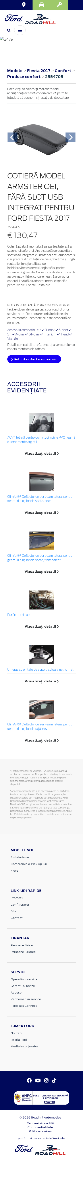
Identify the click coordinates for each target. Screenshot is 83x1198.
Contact (17, 918)
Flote (14, 871)
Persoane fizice (22, 945)
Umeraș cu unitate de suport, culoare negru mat (40, 669)
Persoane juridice (23, 952)
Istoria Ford (19, 1040)
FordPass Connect (24, 1006)
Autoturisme (20, 857)
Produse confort (24, 76)
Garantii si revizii (23, 986)
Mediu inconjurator (24, 1046)
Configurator (20, 905)
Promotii (17, 898)
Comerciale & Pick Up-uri (29, 864)
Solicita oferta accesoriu (35, 359)
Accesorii (17, 992)
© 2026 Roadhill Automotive (40, 1117)
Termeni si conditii (40, 1123)
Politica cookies (40, 1131)
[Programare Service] (59, 5)
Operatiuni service (24, 979)
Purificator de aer (19, 615)
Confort (63, 70)
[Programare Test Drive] (41, 5)
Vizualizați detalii (41, 453)
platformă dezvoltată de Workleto (41, 1138)
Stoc (14, 911)
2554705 (54, 76)
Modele (15, 70)
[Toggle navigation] (20, 30)
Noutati (16, 1033)
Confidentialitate (40, 1127)
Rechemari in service (26, 999)
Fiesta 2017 (38, 70)
